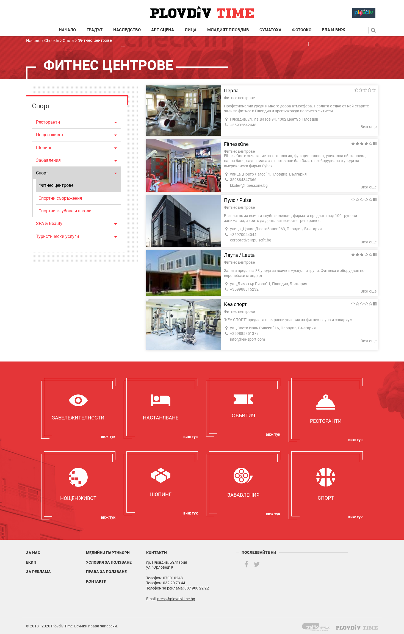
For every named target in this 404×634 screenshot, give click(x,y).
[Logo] (202, 11)
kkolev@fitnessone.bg (249, 185)
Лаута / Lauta (239, 255)
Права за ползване (106, 571)
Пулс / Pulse (237, 200)
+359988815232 (244, 289)
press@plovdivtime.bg (176, 599)
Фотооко (301, 30)
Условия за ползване (109, 562)
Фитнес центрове (95, 40)
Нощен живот (50, 134)
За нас (33, 552)
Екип (31, 562)
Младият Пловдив (228, 30)
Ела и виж (333, 30)
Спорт (68, 40)
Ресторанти (48, 122)
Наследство (127, 30)
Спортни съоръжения (60, 198)
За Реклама (38, 571)
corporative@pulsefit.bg (250, 240)
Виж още (369, 127)
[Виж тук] (78, 408)
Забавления (48, 160)
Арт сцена (162, 30)
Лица (191, 30)
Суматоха (270, 30)
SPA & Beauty (49, 223)
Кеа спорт (235, 304)
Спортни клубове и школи (65, 210)
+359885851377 (244, 333)
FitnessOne (236, 144)
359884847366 (243, 179)
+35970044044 (243, 234)
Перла (231, 90)
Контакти (96, 581)
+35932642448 (243, 125)
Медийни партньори (108, 552)
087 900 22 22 (196, 588)
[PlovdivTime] (318, 626)
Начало (67, 30)
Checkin (51, 40)
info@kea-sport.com (247, 339)
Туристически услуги (57, 236)
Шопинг (44, 147)
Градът (95, 30)
